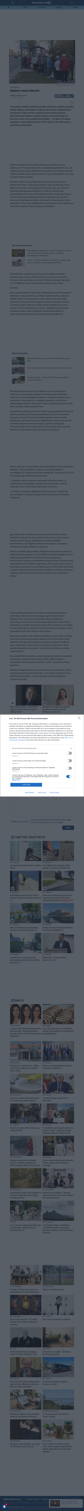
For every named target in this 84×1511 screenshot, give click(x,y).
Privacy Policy (54, 792)
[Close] (80, 719)
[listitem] (42, 748)
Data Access (42, 792)
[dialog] (42, 755)
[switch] (69, 753)
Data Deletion (29, 792)
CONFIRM (26, 785)
